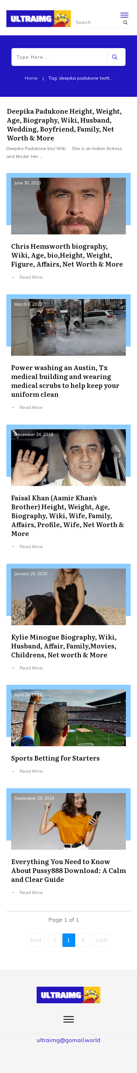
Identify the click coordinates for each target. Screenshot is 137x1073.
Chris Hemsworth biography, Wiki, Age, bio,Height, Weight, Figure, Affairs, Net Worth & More (68, 231)
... (41, 156)
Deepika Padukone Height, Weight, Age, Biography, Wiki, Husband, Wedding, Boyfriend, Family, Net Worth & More (64, 124)
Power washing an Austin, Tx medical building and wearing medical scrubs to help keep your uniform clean (68, 357)
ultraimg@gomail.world (68, 1040)
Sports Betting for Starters (68, 734)
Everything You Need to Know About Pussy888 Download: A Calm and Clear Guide (68, 846)
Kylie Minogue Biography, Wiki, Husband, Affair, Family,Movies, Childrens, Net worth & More (68, 622)
